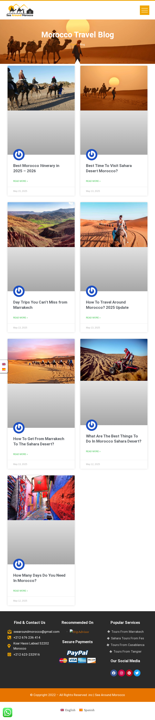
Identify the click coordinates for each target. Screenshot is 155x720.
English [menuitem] (70, 710)
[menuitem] (68, 710)
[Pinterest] (129, 673)
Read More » (20, 181)
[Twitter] (137, 673)
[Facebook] (113, 673)
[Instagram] (121, 673)
